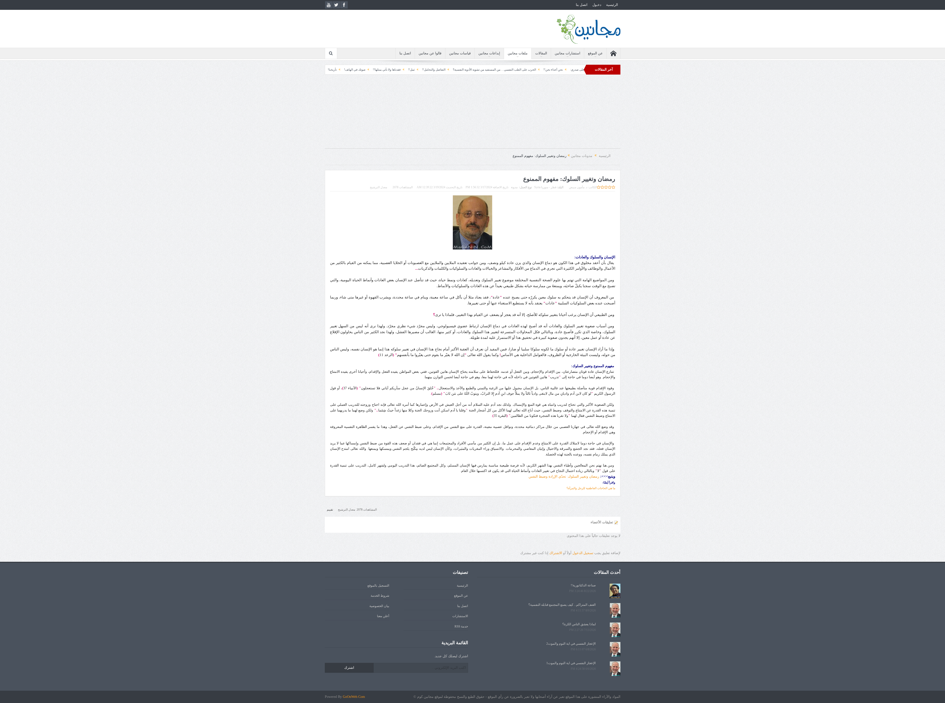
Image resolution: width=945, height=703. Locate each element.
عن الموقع (595, 53)
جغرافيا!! (361, 69)
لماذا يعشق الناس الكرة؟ (579, 624)
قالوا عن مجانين (430, 53)
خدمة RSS (461, 626)
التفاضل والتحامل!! (481, 69)
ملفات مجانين (518, 53)
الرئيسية (612, 5)
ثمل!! (458, 69)
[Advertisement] (472, 113)
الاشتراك (555, 553)
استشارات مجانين (567, 53)
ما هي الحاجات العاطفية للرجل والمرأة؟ (591, 488)
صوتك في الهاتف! (402, 69)
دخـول (596, 5)
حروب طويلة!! (339, 69)
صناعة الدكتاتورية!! (583, 585)
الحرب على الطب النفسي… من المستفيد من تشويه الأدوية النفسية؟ (541, 69)
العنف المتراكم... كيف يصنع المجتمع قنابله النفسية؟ (562, 605)
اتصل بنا (581, 5)
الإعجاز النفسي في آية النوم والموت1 (571, 663)
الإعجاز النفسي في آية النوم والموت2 (571, 643)
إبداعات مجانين (489, 53)
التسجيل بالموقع (378, 585)
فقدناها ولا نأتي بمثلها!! (434, 69)
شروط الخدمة (380, 595)
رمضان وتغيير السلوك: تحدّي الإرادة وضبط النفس (564, 476)
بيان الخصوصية (379, 606)
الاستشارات (460, 616)
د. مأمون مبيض (578, 187)
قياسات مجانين (460, 53)
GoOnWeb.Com (354, 697)
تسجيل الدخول (582, 553)
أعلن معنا (383, 616)
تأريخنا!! (379, 69)
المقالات (541, 53)
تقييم (330, 509)
